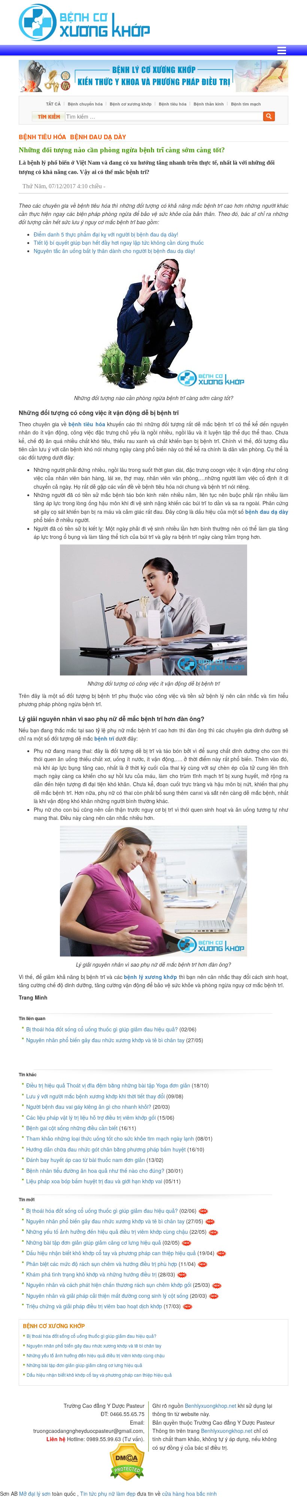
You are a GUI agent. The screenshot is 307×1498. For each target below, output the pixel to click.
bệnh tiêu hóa (87, 424)
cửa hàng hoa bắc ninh (189, 1493)
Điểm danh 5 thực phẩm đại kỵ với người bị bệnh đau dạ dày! (106, 234)
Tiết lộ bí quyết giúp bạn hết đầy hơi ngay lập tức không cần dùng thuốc (119, 242)
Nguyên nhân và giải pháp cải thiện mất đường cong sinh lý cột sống (107, 1295)
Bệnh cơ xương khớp (131, 104)
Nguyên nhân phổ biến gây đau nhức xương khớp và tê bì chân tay (105, 1040)
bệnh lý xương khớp (150, 976)
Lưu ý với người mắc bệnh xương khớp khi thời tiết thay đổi (95, 1096)
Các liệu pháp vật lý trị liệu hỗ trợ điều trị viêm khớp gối (91, 1117)
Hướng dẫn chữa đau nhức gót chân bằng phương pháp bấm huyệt (106, 1149)
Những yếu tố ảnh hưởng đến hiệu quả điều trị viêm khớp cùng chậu (107, 1231)
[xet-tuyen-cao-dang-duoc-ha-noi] (153, 75)
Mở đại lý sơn (35, 1493)
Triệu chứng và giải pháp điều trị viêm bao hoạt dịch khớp (94, 1306)
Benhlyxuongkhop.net (210, 1405)
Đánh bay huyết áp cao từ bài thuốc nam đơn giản (85, 1159)
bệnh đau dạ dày (266, 511)
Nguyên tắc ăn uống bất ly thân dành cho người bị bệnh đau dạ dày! (114, 250)
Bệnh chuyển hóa (85, 104)
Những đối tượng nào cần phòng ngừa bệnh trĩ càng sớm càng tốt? (122, 150)
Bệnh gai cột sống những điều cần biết (72, 1128)
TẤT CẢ (53, 104)
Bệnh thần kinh (209, 104)
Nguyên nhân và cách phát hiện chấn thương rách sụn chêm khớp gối (108, 1284)
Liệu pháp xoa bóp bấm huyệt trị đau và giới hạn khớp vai (94, 1181)
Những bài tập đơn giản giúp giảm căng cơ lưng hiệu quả (93, 1242)
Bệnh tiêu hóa (172, 104)
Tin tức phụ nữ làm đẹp (108, 1493)
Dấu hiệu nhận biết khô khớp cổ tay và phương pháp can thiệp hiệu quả (111, 1253)
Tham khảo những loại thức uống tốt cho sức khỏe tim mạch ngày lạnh (110, 1138)
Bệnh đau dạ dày (98, 136)
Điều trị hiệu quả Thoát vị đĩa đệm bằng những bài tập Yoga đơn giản (108, 1085)
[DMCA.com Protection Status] (127, 1461)
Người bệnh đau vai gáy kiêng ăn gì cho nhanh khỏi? (88, 1106)
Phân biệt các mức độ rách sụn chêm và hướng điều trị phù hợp (101, 1263)
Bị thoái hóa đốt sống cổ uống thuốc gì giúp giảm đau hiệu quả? (102, 1029)
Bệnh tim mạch (246, 104)
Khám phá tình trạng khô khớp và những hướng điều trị (91, 1274)
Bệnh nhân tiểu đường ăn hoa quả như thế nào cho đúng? (95, 1170)
